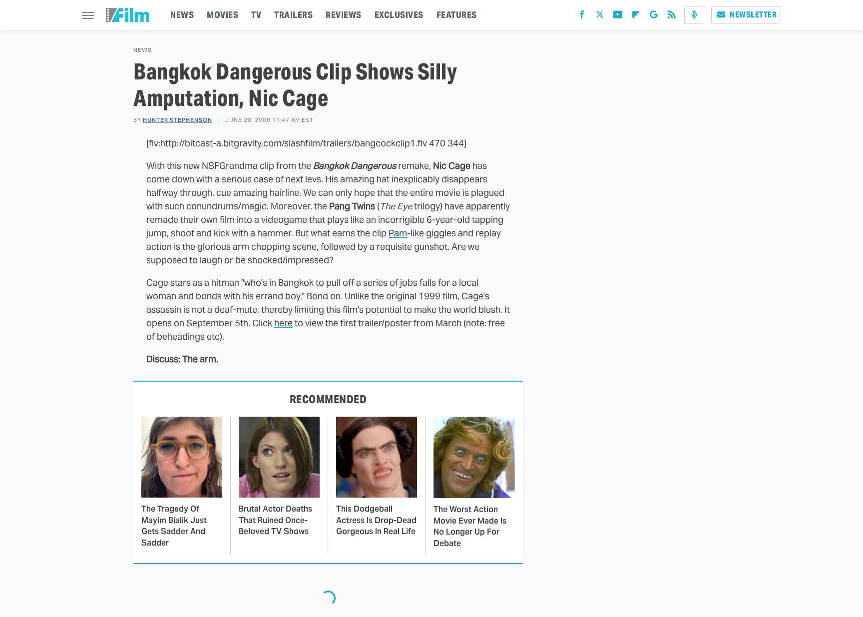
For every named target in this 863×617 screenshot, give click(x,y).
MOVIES (222, 14)
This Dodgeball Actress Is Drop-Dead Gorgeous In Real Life (376, 520)
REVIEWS (344, 14)
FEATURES (456, 14)
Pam (398, 233)
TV (256, 14)
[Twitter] (599, 16)
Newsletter (753, 14)
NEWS (182, 14)
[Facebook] (581, 16)
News (142, 50)
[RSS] (671, 16)
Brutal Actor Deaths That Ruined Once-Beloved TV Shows (275, 520)
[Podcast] (694, 14)
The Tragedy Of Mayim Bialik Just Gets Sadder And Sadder (174, 526)
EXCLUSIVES (399, 14)
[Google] (653, 16)
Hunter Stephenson (177, 119)
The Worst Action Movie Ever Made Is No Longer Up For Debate (469, 526)
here (283, 323)
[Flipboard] (635, 16)
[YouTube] (617, 16)
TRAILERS (293, 14)
